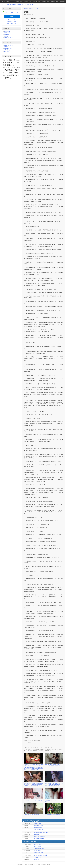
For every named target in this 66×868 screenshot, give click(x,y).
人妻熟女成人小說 (8, 45)
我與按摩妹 (6, 34)
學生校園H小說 (27, 1)
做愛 (5, 75)
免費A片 (9, 20)
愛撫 (11, 65)
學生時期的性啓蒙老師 (39, 838)
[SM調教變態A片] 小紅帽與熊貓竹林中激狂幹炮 (54, 815)
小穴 (16, 65)
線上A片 (14, 20)
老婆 (7, 60)
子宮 (36, 749)
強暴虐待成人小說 (29, 740)
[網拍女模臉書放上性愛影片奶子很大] (54, 793)
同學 (19, 60)
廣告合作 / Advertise (46, 864)
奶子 (18, 65)
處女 (10, 75)
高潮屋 (12, 16)
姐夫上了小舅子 (37, 846)
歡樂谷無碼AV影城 (11, 21)
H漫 (6, 12)
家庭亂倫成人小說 (27, 825)
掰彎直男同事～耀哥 (38, 853)
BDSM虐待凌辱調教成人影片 (31, 743)
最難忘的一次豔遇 (8, 37)
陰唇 (31, 750)
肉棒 (13, 73)
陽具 (43, 750)
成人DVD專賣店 (28, 745)
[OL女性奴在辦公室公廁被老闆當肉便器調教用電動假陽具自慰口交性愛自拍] (54, 758)
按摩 (53, 749)
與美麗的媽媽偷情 (38, 827)
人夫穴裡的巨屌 (37, 857)
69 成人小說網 (5, 1)
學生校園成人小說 (27, 838)
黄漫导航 (27, 747)
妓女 (33, 749)
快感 (45, 749)
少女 (6, 67)
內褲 (7, 77)
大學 (8, 67)
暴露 (18, 75)
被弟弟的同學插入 (38, 844)
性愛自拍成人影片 (11, 23)
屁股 (41, 749)
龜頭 (51, 750)
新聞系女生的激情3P (9, 31)
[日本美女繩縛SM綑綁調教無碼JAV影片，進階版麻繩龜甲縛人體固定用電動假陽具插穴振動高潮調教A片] (54, 776)
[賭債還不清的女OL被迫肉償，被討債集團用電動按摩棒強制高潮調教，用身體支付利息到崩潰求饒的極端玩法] (33, 776)
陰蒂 (39, 750)
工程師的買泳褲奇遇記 (39, 848)
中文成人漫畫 (14, 12)
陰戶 (34, 750)
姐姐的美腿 (36, 834)
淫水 (55, 749)
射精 (38, 749)
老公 (13, 67)
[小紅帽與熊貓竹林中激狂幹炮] (54, 808)
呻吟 (31, 749)
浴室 (4, 70)
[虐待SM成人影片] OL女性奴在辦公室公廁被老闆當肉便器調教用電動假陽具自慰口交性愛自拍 (54, 766)
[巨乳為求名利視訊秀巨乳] (33, 793)
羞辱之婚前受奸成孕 (38, 830)
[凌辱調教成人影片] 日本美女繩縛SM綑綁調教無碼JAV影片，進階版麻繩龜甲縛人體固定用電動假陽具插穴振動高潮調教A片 (54, 784)
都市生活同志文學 (27, 844)
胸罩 (18, 70)
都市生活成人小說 (27, 823)
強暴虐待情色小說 (29, 14)
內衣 (4, 78)
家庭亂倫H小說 (36, 1)
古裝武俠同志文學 (27, 850)
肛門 (27, 750)
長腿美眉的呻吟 (37, 823)
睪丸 (60, 749)
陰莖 (36, 750)
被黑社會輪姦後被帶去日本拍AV (41, 832)
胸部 (29, 750)
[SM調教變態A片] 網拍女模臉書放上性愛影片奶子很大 (54, 800)
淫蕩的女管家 (7, 33)
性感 (48, 749)
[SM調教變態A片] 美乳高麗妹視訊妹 (31, 814)
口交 (10, 67)
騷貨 (46, 750)
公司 (13, 65)
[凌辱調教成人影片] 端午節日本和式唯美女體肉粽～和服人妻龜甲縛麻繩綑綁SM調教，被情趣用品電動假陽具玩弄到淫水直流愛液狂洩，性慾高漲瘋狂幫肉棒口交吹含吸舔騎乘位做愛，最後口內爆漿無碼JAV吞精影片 (33, 767)
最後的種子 (6, 36)
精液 (8, 65)
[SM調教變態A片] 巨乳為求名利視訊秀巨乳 (33, 800)
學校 (15, 62)
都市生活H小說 (54, 1)
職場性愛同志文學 (27, 852)
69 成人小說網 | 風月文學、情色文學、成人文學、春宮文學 (30, 864)
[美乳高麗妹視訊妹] (33, 808)
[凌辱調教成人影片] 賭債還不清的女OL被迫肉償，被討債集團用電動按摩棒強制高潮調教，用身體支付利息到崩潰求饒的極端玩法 (33, 784)
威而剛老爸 (36, 859)
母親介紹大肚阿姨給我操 (39, 836)
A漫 (9, 12)
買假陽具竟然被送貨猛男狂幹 (40, 855)
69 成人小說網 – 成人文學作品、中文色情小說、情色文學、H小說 (17, 4)
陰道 (41, 750)
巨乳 (43, 749)
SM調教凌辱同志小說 (38, 740)
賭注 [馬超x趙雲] (37, 850)
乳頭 (29, 749)
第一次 (14, 70)
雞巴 (4, 73)
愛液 (50, 749)
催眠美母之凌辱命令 (38, 825)
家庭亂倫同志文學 (27, 859)
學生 (8, 75)
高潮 (48, 750)
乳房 (26, 749)
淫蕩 (10, 70)
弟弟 (13, 62)
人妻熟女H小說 (18, 1)
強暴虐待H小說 (45, 1)
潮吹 (57, 749)
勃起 (17, 60)
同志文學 (33, 841)
